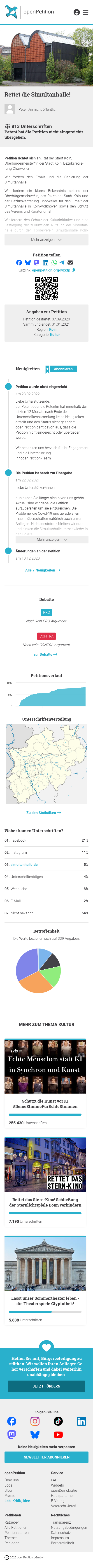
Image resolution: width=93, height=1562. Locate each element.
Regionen (12, 1543)
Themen (11, 1538)
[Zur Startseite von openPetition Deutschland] (30, 12)
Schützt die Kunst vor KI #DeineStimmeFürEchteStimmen (45, 1103)
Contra (46, 636)
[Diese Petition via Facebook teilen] (19, 262)
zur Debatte (43, 654)
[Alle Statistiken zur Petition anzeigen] (46, 803)
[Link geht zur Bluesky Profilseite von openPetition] (35, 1434)
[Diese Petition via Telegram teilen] (62, 262)
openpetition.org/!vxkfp (51, 270)
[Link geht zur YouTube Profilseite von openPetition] (58, 1434)
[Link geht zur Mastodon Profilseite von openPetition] (11, 1434)
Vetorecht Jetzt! (63, 1506)
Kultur (55, 335)
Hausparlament (63, 1496)
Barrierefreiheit (62, 1543)
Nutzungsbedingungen (69, 1527)
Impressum (60, 1538)
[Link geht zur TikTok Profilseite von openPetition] (58, 1421)
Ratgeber (12, 1522)
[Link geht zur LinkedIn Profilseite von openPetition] (81, 1421)
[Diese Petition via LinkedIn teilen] (46, 262)
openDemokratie (64, 1490)
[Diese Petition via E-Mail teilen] (70, 262)
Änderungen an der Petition (38, 551)
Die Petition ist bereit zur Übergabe (44, 473)
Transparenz (61, 1522)
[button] (77, 12)
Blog (8, 1490)
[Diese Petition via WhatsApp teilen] (54, 262)
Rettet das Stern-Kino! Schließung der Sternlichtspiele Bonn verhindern (45, 1202)
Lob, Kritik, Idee (17, 1501)
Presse (10, 1496)
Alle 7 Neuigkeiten (40, 570)
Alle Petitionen (16, 1527)
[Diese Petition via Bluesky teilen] (28, 262)
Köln (52, 329)
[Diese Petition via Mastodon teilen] (37, 262)
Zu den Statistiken (41, 813)
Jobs (8, 1485)
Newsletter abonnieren (47, 1457)
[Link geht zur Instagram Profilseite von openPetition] (35, 1421)
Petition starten (17, 1533)
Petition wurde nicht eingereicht (41, 387)
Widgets (57, 1485)
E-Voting (58, 1501)
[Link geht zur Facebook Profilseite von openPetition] (11, 1421)
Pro (46, 612)
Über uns (12, 1480)
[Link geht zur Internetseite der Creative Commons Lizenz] (7, 1557)
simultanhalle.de (24, 865)
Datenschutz (61, 1533)
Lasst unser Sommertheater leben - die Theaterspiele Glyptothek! (45, 1300)
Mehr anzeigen (43, 240)
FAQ (54, 1480)
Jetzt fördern (46, 1386)
